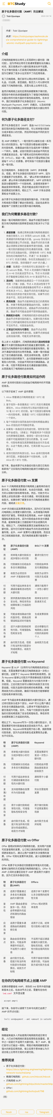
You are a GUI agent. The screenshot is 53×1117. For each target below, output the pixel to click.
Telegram (44, 1112)
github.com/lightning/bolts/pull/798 (25, 1091)
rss (26, 1112)
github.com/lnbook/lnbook (36, 1076)
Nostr (9, 1112)
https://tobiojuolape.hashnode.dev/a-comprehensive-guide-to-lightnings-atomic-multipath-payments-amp (27, 39)
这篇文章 (19, 503)
